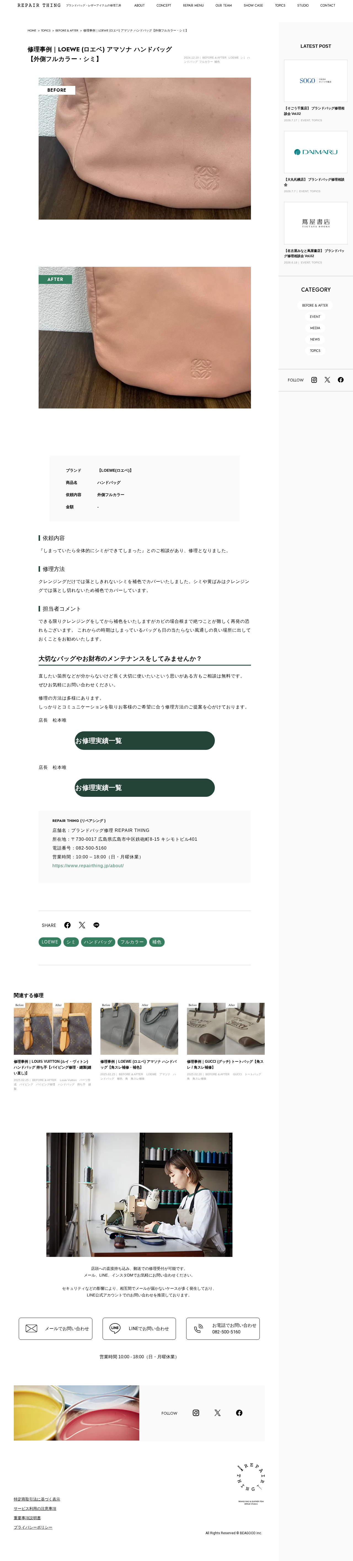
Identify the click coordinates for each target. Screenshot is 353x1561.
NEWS (315, 339)
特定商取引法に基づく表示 (37, 1499)
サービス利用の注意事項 (35, 1508)
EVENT (315, 316)
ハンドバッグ (98, 942)
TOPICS (280, 5)
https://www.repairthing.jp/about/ (88, 865)
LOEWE (50, 942)
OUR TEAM (224, 5)
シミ (71, 942)
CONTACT (327, 5)
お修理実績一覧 (98, 740)
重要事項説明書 (27, 1518)
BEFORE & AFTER (66, 30)
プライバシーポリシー (33, 1527)
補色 (157, 942)
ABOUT (139, 5)
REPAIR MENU (193, 5)
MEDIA (315, 328)
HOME (32, 30)
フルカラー (132, 942)
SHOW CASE (253, 5)
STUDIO (303, 5)
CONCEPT (164, 5)
